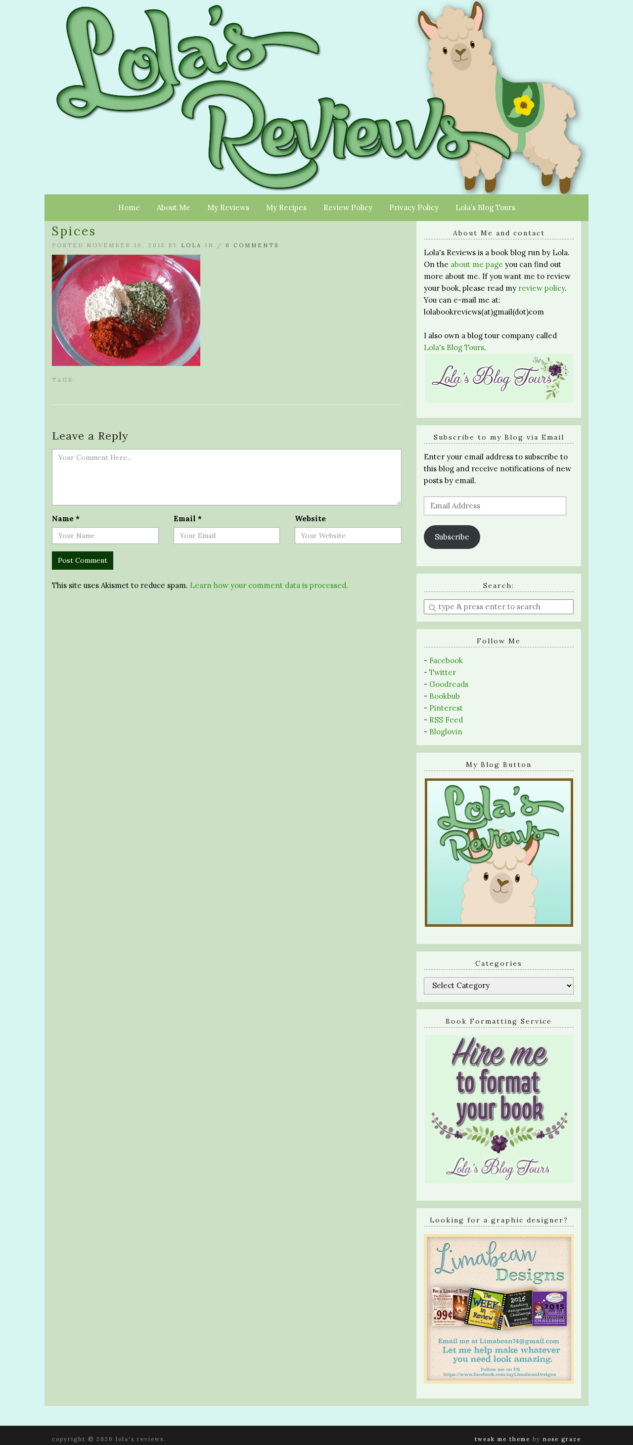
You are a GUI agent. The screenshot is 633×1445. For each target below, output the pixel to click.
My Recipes (286, 207)
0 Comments (252, 245)
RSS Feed (446, 719)
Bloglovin (445, 731)
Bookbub (444, 696)
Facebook (446, 660)
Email (188, 518)
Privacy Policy (414, 207)
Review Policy (347, 207)
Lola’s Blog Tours (485, 207)
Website (310, 518)
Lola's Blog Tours (454, 347)
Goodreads (448, 684)
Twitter (442, 672)
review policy (541, 288)
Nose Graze (562, 1439)
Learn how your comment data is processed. (269, 585)
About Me (173, 207)
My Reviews (228, 207)
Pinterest (446, 708)
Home (129, 207)
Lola (191, 245)
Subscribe (452, 537)
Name (66, 518)
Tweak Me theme (502, 1439)
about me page (477, 264)
